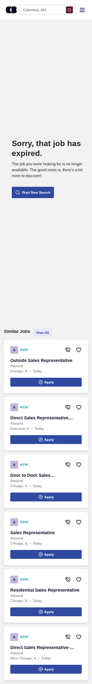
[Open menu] (82, 10)
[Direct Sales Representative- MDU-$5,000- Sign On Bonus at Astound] (46, 653)
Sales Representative (32, 532)
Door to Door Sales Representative (30, 475)
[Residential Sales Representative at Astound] (46, 596)
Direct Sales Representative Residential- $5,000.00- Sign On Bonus (43, 418)
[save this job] (78, 350)
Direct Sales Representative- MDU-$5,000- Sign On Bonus (40, 647)
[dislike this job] (68, 350)
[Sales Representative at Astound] (46, 538)
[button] (33, 192)
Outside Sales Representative (41, 360)
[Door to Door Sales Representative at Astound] (46, 481)
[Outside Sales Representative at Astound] (46, 366)
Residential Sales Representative (44, 590)
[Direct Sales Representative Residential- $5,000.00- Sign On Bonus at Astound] (46, 423)
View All (42, 333)
